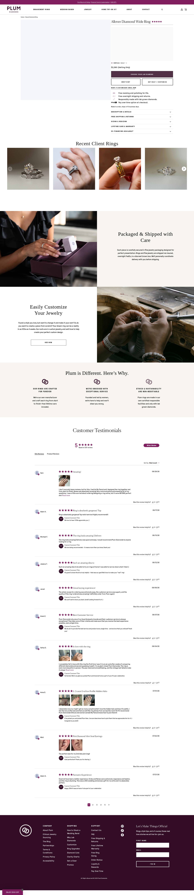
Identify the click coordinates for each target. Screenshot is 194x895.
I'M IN (152, 864)
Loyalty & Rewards (95, 865)
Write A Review (151, 445)
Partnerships (48, 845)
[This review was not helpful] (157, 502)
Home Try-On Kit (109, 9)
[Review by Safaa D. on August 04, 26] (64, 655)
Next (184, 169)
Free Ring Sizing (95, 854)
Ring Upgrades (73, 849)
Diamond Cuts (73, 853)
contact (146, 9)
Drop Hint (125, 82)
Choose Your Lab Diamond (142, 74)
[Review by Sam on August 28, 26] (64, 480)
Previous (10, 169)
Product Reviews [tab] (53, 454)
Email (138, 850)
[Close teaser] (22, 890)
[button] (12, 892)
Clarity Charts (73, 857)
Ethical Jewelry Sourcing (49, 836)
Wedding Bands (67, 9)
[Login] (182, 9)
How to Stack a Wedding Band (73, 832)
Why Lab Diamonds (71, 839)
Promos (70, 865)
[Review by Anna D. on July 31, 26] (64, 700)
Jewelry (88, 9)
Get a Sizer (72, 861)
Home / (23, 17)
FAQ (92, 834)
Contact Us (96, 830)
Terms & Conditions (47, 851)
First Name (141, 840)
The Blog (46, 841)
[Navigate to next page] (109, 804)
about (129, 9)
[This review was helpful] (153, 502)
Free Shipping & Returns (98, 840)
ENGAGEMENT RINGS (41, 9)
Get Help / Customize (157, 82)
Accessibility (48, 861)
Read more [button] (66, 495)
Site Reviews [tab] (39, 454)
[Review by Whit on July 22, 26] (64, 745)
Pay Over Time (97, 871)
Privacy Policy (49, 857)
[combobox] (151, 463)
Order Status (96, 860)
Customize (71, 844)
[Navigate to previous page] (85, 804)
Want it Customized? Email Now (123, 88)
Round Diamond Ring (31, 17)
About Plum (48, 830)
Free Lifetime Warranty (97, 847)
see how (48, 342)
